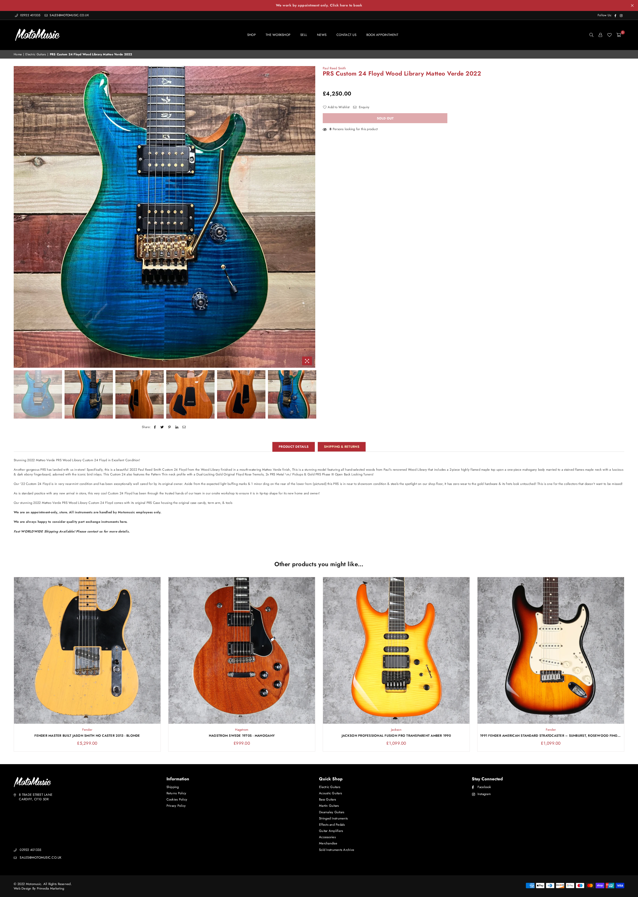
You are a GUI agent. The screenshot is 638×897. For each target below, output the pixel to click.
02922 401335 (30, 15)
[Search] (591, 35)
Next (311, 216)
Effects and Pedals (332, 824)
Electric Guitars (35, 54)
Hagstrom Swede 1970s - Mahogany (242, 735)
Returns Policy (176, 793)
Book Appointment (382, 34)
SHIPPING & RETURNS (341, 446)
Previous (18, 216)
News (321, 34)
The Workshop (278, 34)
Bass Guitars (327, 799)
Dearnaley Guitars (331, 812)
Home (18, 54)
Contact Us (346, 34)
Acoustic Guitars (330, 793)
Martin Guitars (329, 805)
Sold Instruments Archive (336, 849)
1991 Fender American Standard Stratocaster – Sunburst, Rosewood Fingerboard (551, 735)
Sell (303, 34)
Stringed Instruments (333, 818)
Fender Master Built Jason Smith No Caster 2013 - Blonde (87, 735)
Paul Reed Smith (334, 68)
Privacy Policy (176, 805)
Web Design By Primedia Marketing (39, 888)
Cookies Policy (176, 799)
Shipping (172, 787)
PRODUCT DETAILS (294, 446)
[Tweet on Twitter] (162, 427)
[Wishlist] (609, 35)
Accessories (327, 837)
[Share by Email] (184, 427)
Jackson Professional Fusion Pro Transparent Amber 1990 (396, 735)
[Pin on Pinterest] (169, 427)
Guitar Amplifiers (331, 830)
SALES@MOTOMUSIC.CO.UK (69, 15)
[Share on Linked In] (177, 427)
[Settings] (600, 35)
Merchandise (328, 843)
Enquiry (363, 107)
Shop (251, 34)
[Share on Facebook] (155, 427)
